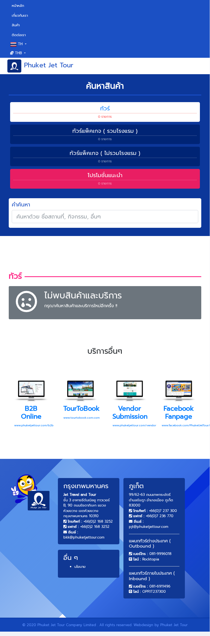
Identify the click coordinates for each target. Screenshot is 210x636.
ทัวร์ (105, 111)
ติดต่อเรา (19, 35)
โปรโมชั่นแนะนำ (105, 178)
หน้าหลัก (25, 5)
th (20, 44)
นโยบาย (79, 566)
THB (18, 53)
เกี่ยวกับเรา (20, 15)
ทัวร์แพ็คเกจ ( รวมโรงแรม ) (105, 134)
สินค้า (16, 25)
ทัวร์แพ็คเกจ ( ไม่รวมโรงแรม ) (105, 156)
